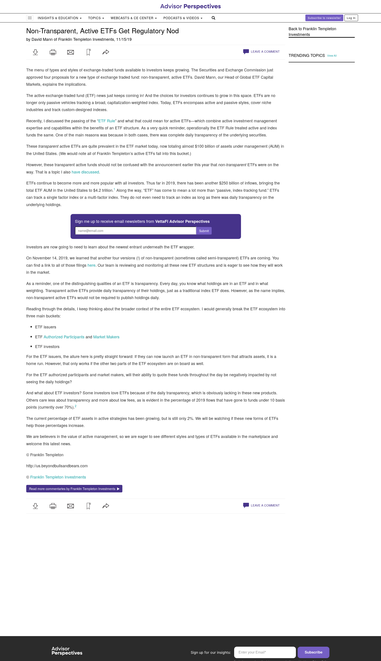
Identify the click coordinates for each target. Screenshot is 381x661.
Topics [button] (95, 18)
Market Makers (106, 336)
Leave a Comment (265, 51)
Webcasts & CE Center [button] (133, 18)
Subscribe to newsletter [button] (324, 18)
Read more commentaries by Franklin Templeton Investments (73, 488)
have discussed (85, 172)
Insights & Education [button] (58, 18)
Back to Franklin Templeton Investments (312, 31)
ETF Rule (106, 120)
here (91, 265)
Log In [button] (351, 18)
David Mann (42, 39)
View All (332, 55)
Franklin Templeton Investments (86, 39)
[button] (35, 52)
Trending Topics (307, 55)
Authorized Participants (64, 336)
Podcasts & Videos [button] (181, 18)
